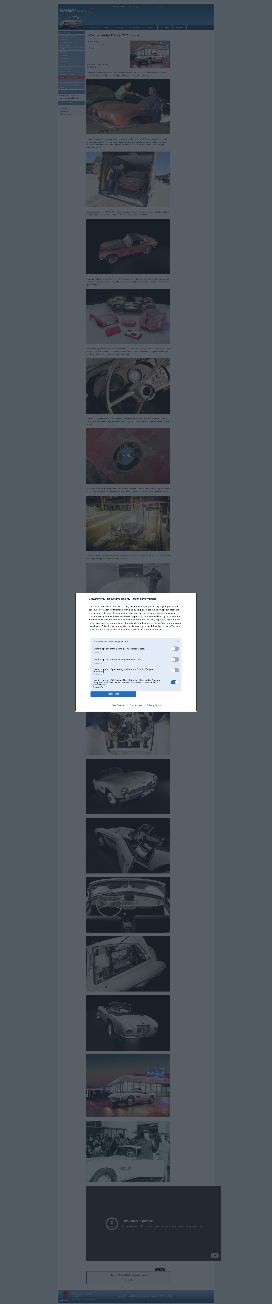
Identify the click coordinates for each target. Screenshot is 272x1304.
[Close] (190, 599)
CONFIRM (113, 694)
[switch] (175, 648)
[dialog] (136, 652)
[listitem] (136, 641)
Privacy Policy (154, 705)
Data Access (136, 705)
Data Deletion (118, 705)
